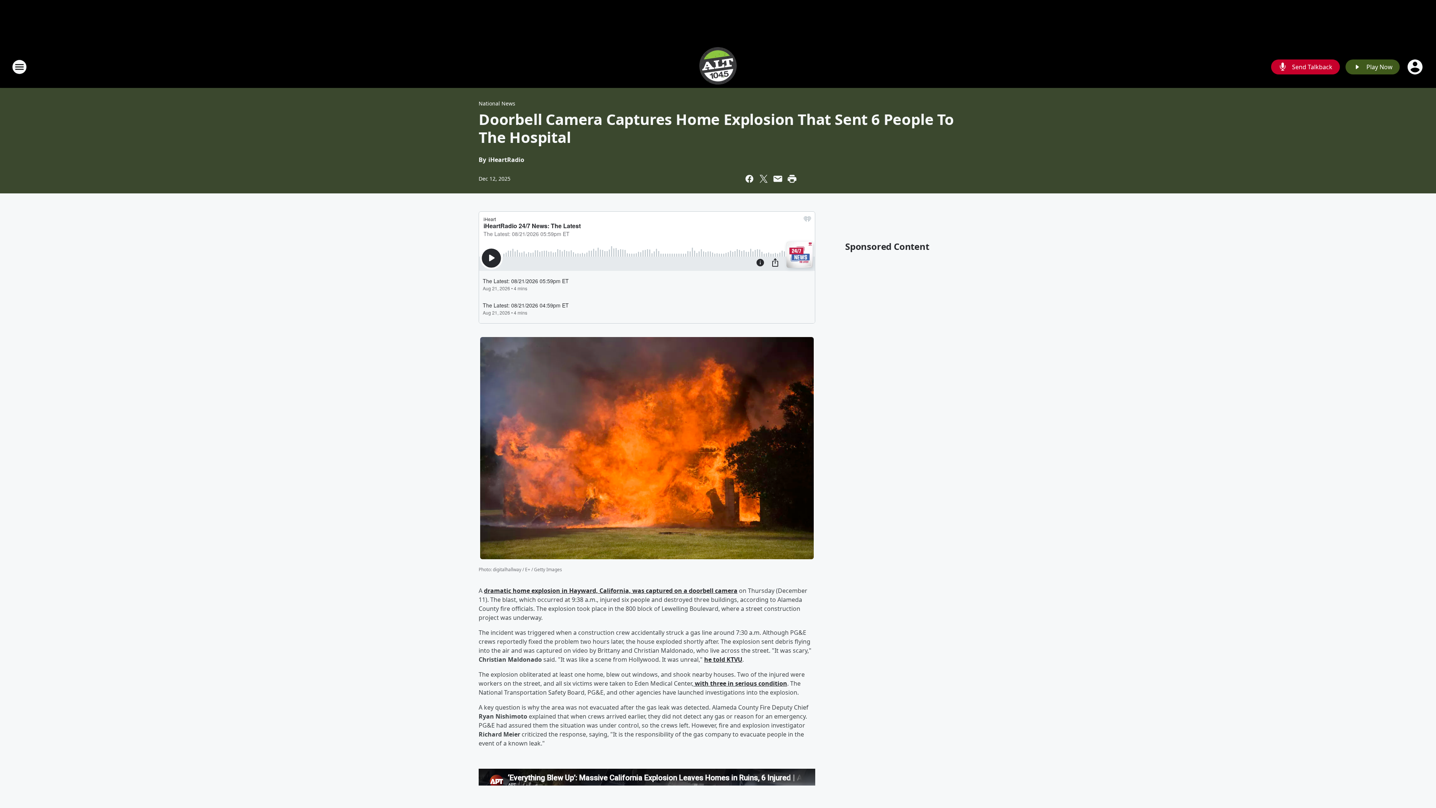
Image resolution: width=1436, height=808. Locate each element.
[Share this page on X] (763, 179)
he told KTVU (723, 659)
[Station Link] (718, 66)
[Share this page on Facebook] (749, 179)
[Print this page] (792, 179)
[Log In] (1416, 66)
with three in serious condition (740, 683)
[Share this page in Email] (778, 179)
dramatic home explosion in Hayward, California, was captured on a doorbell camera (610, 591)
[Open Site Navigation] (19, 66)
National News (497, 103)
